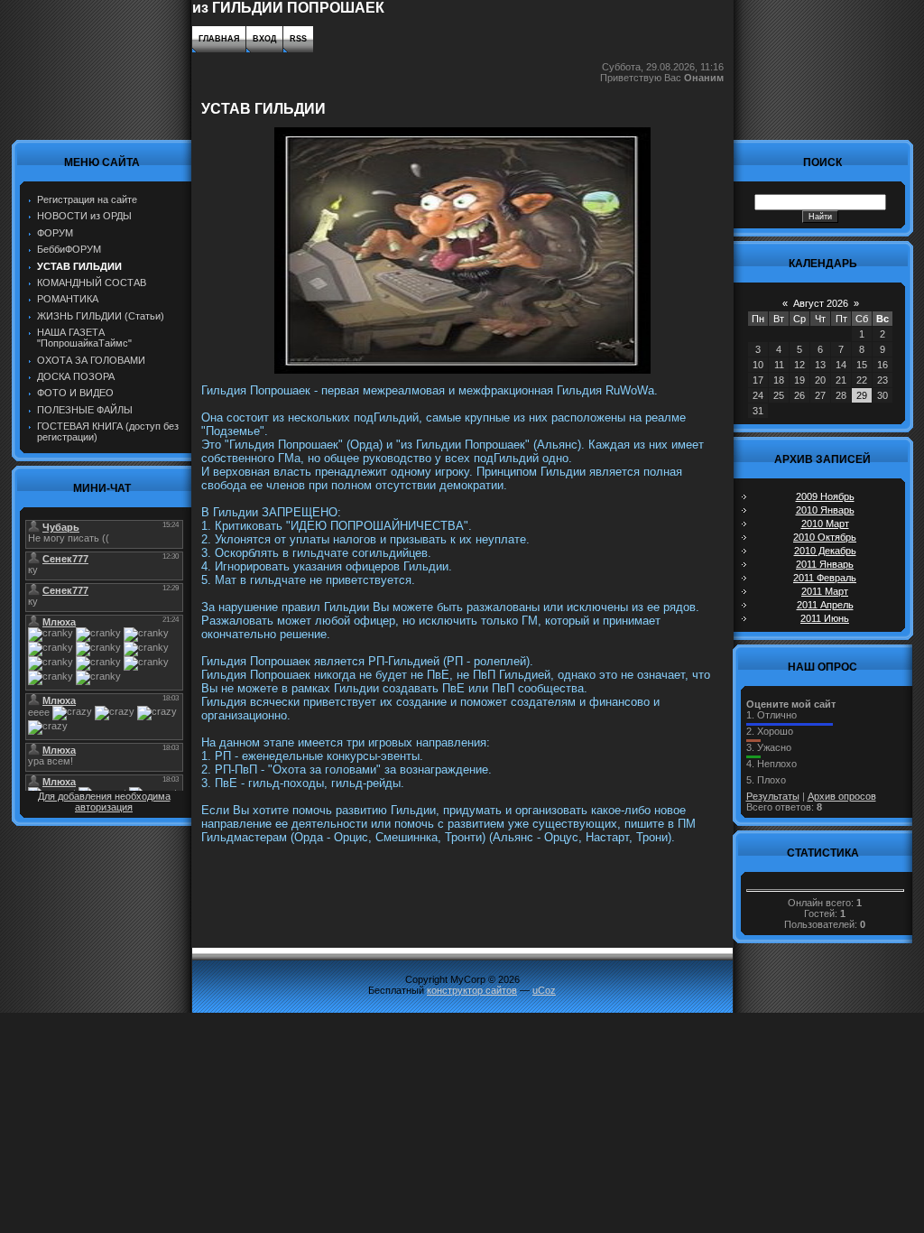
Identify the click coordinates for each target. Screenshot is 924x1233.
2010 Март (825, 523)
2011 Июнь (824, 618)
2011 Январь (825, 564)
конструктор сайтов (472, 990)
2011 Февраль (824, 577)
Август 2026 (820, 303)
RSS (298, 38)
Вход (264, 38)
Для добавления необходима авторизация (104, 801)
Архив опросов (842, 796)
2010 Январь (825, 510)
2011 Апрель (825, 604)
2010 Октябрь (824, 537)
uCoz (544, 990)
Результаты (772, 796)
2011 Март (824, 591)
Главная (219, 38)
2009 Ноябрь (825, 496)
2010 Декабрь (825, 550)
